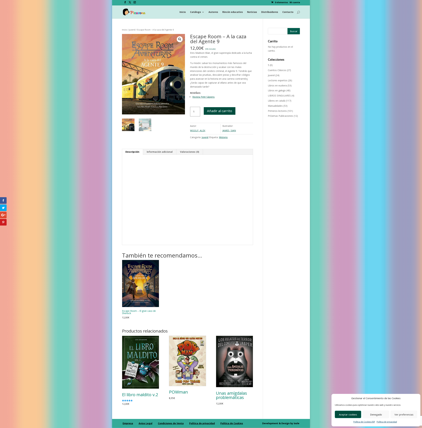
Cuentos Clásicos (277, 70)
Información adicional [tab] (160, 151)
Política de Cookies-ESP (364, 421)
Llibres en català (276, 100)
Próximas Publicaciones (280, 115)
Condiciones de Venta (171, 423)
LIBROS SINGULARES (279, 95)
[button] (180, 39)
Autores (213, 12)
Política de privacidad (387, 421)
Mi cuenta (295, 2)
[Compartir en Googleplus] (3, 215)
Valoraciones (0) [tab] (189, 151)
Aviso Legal (145, 423)
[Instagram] (135, 3)
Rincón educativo (232, 12)
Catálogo (195, 12)
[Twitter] (130, 3)
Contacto (287, 12)
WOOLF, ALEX (197, 130)
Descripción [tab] (132, 151)
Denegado (376, 414)
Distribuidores (269, 12)
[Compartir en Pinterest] (3, 222)
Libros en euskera (277, 85)
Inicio (183, 12)
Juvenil (132, 29)
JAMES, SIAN (229, 130)
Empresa (128, 423)
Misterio (223, 137)
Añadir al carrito (219, 111)
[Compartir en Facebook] (3, 200)
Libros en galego (277, 90)
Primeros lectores (277, 110)
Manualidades (275, 105)
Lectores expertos (277, 80)
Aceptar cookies (348, 414)
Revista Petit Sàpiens (203, 96)
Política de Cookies (231, 423)
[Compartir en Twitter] (3, 207)
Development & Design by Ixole (280, 423)
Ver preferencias (403, 414)
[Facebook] (125, 3)
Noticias (252, 12)
